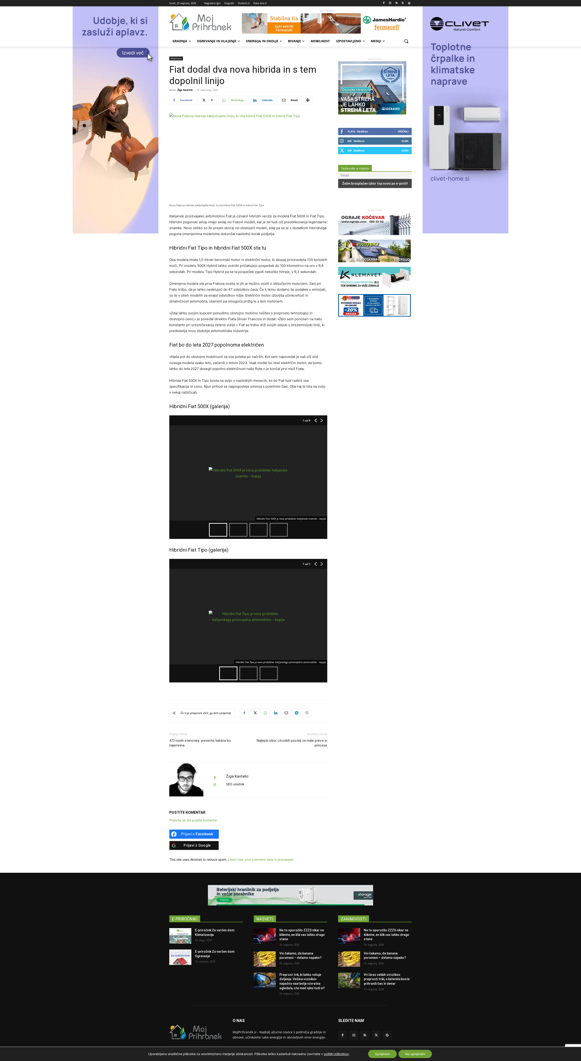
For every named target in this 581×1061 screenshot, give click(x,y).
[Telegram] (296, 712)
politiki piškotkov (336, 1054)
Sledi (405, 141)
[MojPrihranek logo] (205, 22)
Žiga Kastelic (185, 90)
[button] (406, 41)
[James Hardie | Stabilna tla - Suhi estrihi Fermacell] (327, 23)
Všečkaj (403, 131)
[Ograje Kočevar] (374, 237)
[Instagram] (390, 3)
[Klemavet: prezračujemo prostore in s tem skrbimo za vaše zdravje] (374, 292)
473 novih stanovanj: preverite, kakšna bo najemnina (200, 743)
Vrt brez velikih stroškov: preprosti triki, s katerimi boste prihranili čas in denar (387, 979)
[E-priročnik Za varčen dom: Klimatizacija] (180, 936)
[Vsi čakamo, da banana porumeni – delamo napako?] (265, 959)
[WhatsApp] (265, 712)
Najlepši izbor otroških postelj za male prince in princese (292, 743)
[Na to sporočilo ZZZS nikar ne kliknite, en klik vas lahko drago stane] (265, 936)
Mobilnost (176, 58)
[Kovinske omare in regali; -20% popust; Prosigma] (374, 319)
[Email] (285, 712)
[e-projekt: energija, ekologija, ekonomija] (374, 264)
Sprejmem (382, 1054)
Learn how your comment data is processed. (261, 859)
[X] (402, 3)
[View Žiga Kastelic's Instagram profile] (214, 785)
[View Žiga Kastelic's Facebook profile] (214, 778)
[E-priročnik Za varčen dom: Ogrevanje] (180, 957)
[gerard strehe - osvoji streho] (372, 113)
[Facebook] (384, 3)
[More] (308, 100)
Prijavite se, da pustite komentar (193, 820)
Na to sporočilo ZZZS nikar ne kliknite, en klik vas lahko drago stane (302, 934)
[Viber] (306, 712)
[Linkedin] (275, 712)
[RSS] (396, 3)
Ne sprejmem (415, 1054)
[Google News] (409, 3)
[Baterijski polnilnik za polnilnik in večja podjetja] (290, 895)
